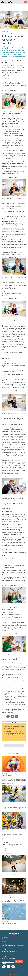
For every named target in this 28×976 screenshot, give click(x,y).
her (7, 946)
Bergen (15, 2)
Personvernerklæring (7, 953)
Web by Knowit (14, 974)
